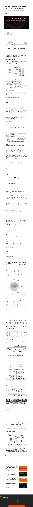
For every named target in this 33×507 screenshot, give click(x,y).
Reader (17, 498)
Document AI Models (23, 497)
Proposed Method (8, 33)
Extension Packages (17, 502)
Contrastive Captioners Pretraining (10, 34)
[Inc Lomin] (6, 13)
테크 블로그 (28, 498)
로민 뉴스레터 (28, 499)
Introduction (8, 32)
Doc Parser (17, 500)
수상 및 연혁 (14, 498)
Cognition (17, 499)
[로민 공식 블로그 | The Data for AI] (2, 0)
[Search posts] (31, 0)
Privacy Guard (17, 501)
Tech (6, 4)
